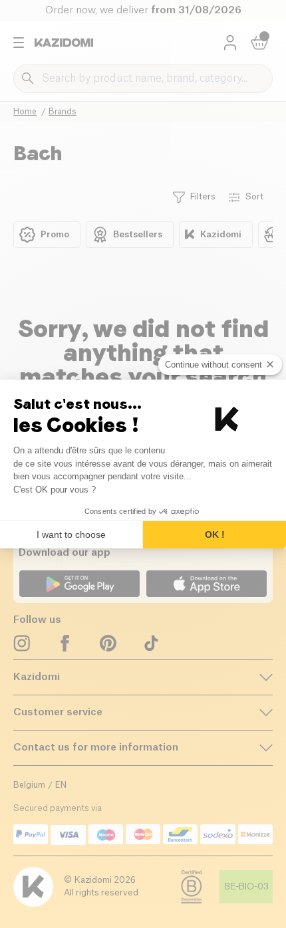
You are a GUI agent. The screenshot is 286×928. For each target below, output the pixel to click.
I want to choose (71, 534)
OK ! (215, 534)
